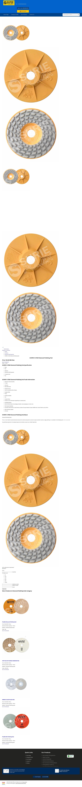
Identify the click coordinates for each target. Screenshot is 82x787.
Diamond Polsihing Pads (9, 354)
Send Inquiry (23, 11)
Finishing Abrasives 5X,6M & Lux (48, 764)
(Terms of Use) (24, 782)
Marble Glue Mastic (46, 757)
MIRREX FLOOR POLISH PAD (8, 699)
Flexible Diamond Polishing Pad (9, 622)
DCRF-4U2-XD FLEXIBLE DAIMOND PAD (10, 660)
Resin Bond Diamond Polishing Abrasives (50, 762)
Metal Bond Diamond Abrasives (48, 760)
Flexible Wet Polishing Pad (8, 736)
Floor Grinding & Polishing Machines (49, 755)
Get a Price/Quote (5, 362)
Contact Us (32, 14)
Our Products (24, 14)
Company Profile (14, 14)
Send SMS (46, 776)
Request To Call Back (6, 350)
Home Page (6, 14)
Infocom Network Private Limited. (21, 783)
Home (6, 351)
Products (6, 353)
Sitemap (27, 763)
